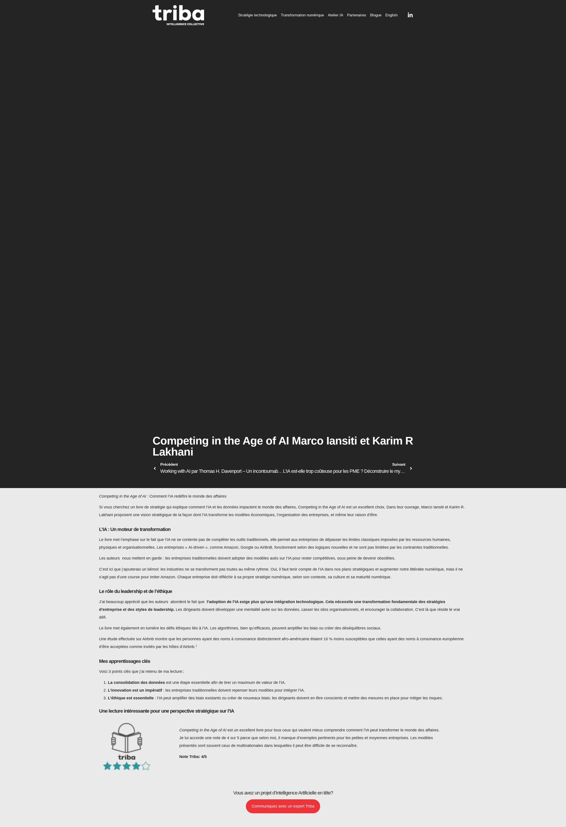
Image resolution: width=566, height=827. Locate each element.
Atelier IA (335, 15)
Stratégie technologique (257, 15)
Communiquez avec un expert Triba (283, 806)
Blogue (375, 15)
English (391, 15)
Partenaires (356, 15)
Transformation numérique (302, 15)
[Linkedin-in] (410, 15)
